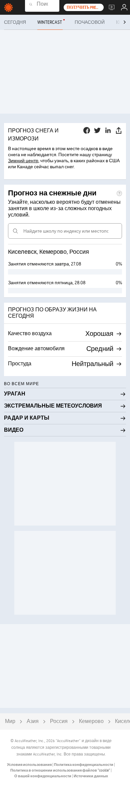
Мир (10, 721)
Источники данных (91, 776)
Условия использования (29, 765)
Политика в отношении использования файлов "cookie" (60, 770)
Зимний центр (23, 161)
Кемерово (91, 721)
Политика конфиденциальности (84, 765)
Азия (33, 721)
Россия (59, 721)
